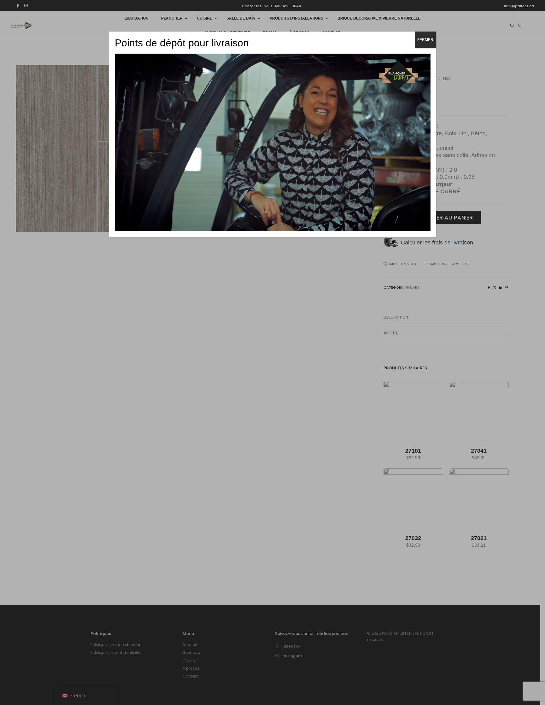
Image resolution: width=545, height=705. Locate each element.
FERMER (425, 40)
